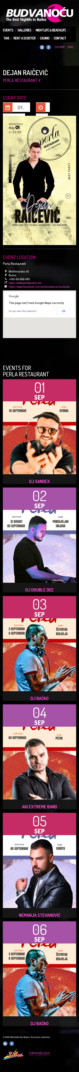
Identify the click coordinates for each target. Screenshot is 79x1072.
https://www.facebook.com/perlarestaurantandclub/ (39, 286)
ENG (70, 47)
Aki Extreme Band (39, 806)
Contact (60, 38)
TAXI (6, 38)
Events (8, 30)
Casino (44, 38)
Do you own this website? (23, 311)
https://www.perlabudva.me (25, 283)
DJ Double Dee (39, 589)
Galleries (24, 30)
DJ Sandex (39, 481)
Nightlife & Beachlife (51, 30)
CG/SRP (60, 47)
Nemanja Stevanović (39, 915)
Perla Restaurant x (21, 80)
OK (63, 311)
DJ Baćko (39, 698)
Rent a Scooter (24, 38)
